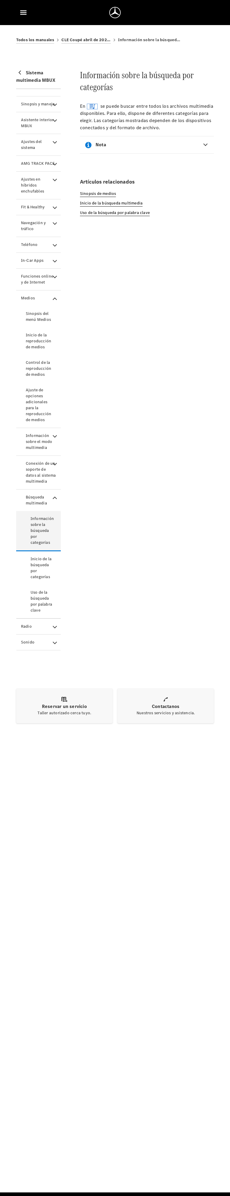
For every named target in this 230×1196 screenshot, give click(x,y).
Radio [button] (26, 626)
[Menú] (23, 12)
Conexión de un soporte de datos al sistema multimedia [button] (41, 472)
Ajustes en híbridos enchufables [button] (32, 185)
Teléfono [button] (29, 244)
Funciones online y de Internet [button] (37, 279)
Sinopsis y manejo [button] (38, 104)
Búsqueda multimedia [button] (36, 500)
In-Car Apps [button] (32, 260)
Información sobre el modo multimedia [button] (39, 441)
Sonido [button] (27, 642)
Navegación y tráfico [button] (33, 226)
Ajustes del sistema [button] (31, 144)
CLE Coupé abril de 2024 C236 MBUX (86, 40)
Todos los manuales (35, 40)
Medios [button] (28, 298)
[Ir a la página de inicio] (115, 12)
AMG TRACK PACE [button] (38, 163)
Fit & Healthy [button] (33, 207)
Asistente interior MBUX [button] (37, 123)
